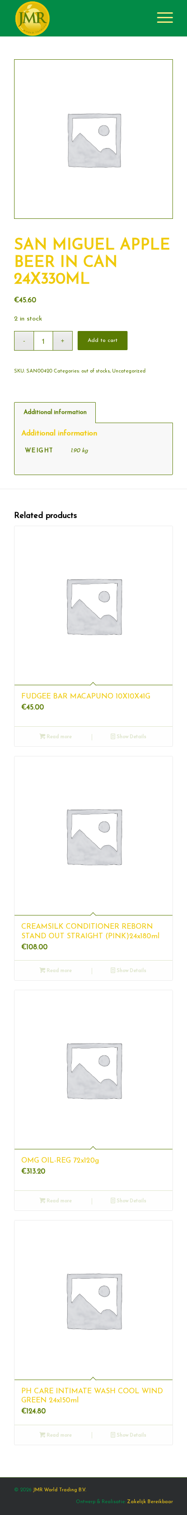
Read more (58, 736)
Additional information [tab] (55, 412)
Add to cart (103, 340)
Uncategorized (129, 371)
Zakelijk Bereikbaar (150, 1502)
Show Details (130, 736)
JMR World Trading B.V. (59, 1490)
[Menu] (160, 18)
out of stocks (95, 371)
